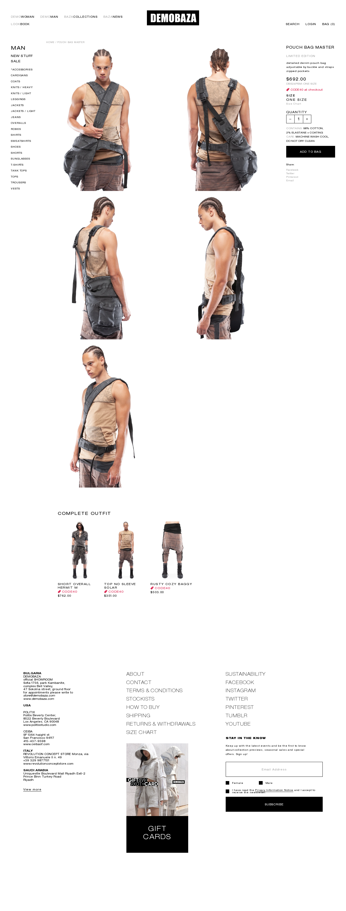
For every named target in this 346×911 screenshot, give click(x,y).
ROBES (16, 129)
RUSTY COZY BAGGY (171, 584)
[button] (327, 24)
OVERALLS (18, 123)
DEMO (22, 16)
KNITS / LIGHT (21, 93)
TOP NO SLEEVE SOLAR (120, 585)
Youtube (238, 724)
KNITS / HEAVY (22, 87)
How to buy (143, 707)
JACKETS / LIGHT (23, 111)
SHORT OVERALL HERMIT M (74, 585)
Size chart (141, 732)
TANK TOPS (19, 170)
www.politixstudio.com (39, 724)
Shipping (138, 715)
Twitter (290, 173)
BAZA (81, 16)
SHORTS (16, 152)
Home (50, 42)
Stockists (140, 699)
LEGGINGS (18, 99)
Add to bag (310, 151)
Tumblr (237, 715)
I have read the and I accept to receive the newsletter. (273, 791)
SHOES (16, 147)
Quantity (296, 112)
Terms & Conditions (154, 690)
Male (269, 783)
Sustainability (246, 674)
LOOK (20, 24)
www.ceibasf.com (36, 744)
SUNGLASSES (20, 159)
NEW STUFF (22, 56)
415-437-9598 (34, 741)
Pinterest (292, 177)
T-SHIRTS (17, 164)
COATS (15, 81)
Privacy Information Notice (274, 790)
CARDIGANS (19, 75)
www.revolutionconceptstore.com (48, 763)
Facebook (292, 169)
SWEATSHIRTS (21, 141)
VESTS (15, 188)
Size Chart (293, 103)
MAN (18, 48)
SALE (16, 61)
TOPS (14, 176)
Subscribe (274, 804)
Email (290, 180)
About (135, 674)
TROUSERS (18, 182)
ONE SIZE (296, 100)
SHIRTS (16, 135)
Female (237, 783)
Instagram (241, 690)
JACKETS (17, 105)
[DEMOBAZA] (173, 17)
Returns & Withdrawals (161, 724)
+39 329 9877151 (36, 760)
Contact (138, 682)
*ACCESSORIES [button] (21, 69)
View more (32, 789)
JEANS (16, 117)
